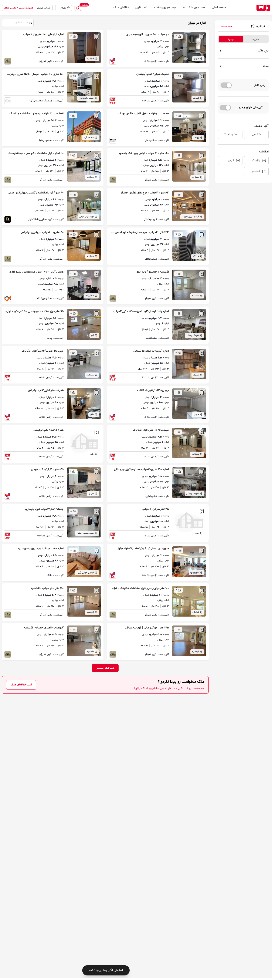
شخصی (256, 134)
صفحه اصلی (219, 8)
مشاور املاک (230, 134)
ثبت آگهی (141, 8)
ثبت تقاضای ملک (21, 685)
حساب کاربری (44, 8)
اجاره (231, 39)
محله (266, 66)
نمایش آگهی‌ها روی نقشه (106, 970)
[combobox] (17, 22)
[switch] (226, 85)
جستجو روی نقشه (165, 8)
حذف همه (226, 26)
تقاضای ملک (121, 8)
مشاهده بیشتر (105, 668)
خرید (255, 39)
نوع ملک (263, 51)
